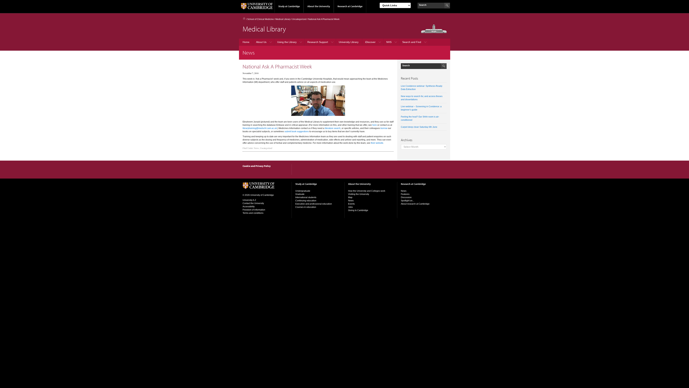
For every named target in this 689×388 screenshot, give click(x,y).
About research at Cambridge (415, 204)
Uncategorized (266, 148)
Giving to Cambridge (358, 210)
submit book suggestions (297, 131)
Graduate (299, 194)
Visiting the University (358, 194)
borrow (384, 128)
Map (350, 197)
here (374, 125)
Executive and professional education (313, 204)
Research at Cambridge (350, 6)
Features (405, 194)
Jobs (350, 207)
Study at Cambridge (289, 6)
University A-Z (249, 200)
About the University (318, 6)
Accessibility (249, 206)
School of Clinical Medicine (260, 19)
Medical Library (282, 19)
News (256, 148)
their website (377, 143)
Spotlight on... (407, 200)
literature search (333, 128)
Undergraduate (302, 191)
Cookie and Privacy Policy (257, 166)
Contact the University (253, 203)
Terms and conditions (253, 213)
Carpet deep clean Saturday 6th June (419, 127)
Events (351, 204)
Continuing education (305, 200)
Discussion (406, 197)
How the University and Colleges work (366, 191)
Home (244, 18)
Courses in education (305, 207)
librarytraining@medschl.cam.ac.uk (260, 128)
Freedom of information (254, 210)
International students (305, 197)
